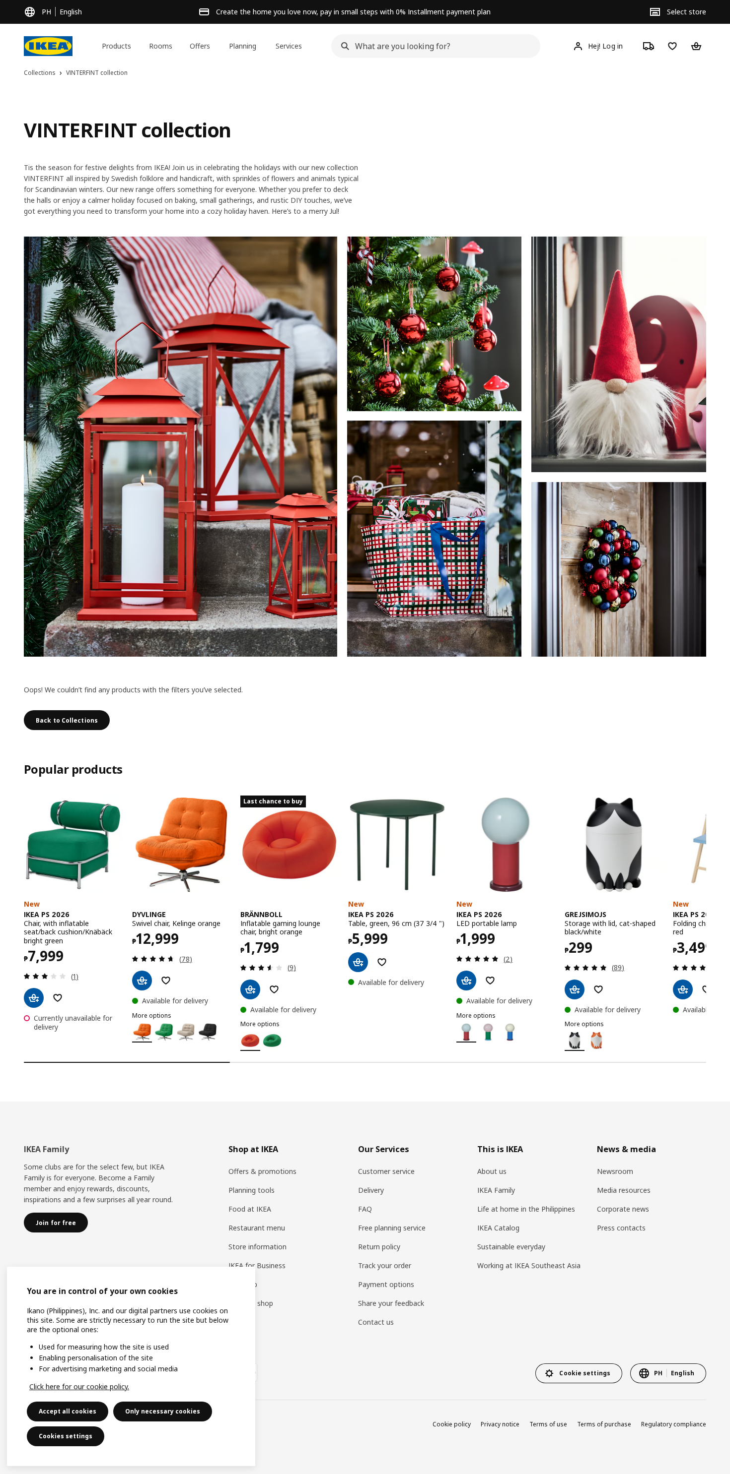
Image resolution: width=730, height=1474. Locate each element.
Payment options (386, 1284)
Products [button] (116, 46)
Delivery (371, 1190)
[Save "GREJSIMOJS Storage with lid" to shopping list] (598, 989)
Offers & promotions (262, 1171)
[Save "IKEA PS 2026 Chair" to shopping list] (58, 998)
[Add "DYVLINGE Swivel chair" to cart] (142, 980)
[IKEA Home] (48, 46)
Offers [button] (200, 46)
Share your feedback (391, 1303)
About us (492, 1171)
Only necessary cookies (162, 1411)
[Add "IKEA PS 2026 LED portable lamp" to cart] (466, 980)
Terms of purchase (604, 1424)
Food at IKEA (249, 1209)
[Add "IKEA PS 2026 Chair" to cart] (34, 998)
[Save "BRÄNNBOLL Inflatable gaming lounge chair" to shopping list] (274, 989)
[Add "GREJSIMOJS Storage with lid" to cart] (574, 989)
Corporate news (623, 1209)
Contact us (376, 1322)
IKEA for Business (257, 1265)
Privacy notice (500, 1424)
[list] (365, 923)
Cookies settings (65, 1436)
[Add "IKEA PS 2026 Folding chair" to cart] (683, 989)
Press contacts (621, 1227)
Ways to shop (250, 1303)
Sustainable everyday (511, 1246)
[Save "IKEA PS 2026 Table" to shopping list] (382, 962)
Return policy (379, 1246)
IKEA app (242, 1284)
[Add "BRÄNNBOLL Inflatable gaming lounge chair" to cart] (250, 989)
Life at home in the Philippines (526, 1209)
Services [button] (289, 46)
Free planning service (392, 1227)
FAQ (365, 1209)
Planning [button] (242, 46)
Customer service (386, 1171)
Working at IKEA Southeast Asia (529, 1265)
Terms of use (548, 1424)
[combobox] (432, 46)
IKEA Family (496, 1190)
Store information (257, 1246)
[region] (131, 1366)
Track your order (384, 1265)
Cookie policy (452, 1424)
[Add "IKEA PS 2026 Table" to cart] (358, 962)
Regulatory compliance (673, 1424)
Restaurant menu (256, 1227)
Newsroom (615, 1171)
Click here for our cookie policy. (79, 1386)
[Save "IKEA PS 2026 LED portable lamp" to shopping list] (490, 980)
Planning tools (251, 1190)
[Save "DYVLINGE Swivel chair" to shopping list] (166, 980)
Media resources (624, 1190)
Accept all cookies (67, 1411)
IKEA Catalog (498, 1227)
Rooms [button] (160, 46)
